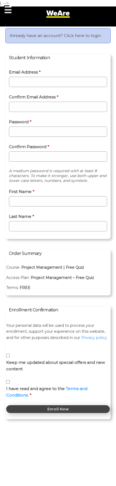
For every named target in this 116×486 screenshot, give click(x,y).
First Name (22, 191)
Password (20, 121)
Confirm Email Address (34, 96)
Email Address (25, 72)
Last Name (21, 216)
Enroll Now (58, 409)
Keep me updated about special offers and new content (55, 365)
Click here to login (82, 35)
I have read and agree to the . (46, 392)
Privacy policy (94, 337)
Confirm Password (29, 146)
